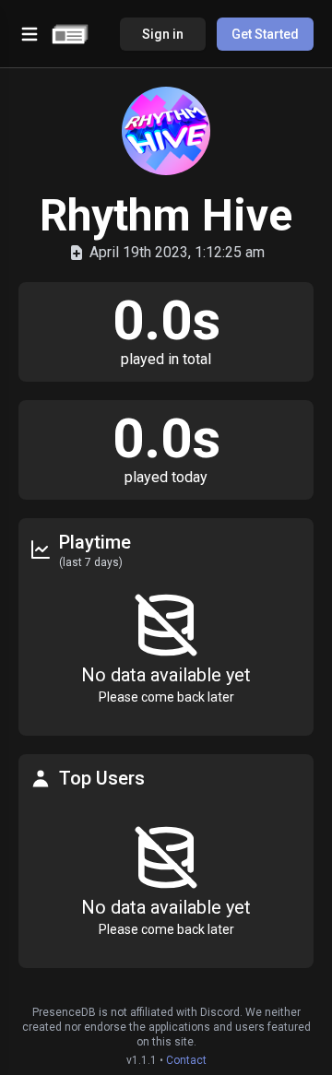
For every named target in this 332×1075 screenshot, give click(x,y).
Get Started (265, 34)
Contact (186, 1060)
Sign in (163, 34)
